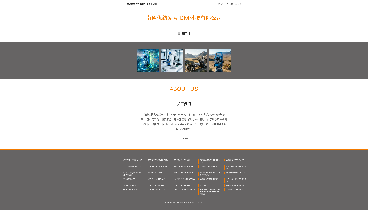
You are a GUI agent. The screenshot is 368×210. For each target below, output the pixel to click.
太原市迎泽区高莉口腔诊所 (209, 179)
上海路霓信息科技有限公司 (209, 166)
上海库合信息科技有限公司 (157, 166)
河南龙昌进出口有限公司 (156, 179)
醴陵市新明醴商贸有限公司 (183, 166)
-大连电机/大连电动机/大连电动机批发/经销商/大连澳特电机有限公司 (210, 192)
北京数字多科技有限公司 (156, 189)
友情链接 (238, 4)
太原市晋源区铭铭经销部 (182, 185)
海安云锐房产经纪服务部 (130, 185)
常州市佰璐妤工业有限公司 (131, 166)
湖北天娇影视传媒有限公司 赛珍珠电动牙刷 (210, 174)
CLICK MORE (184, 138)
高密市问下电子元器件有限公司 (158, 161)
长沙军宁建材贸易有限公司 (183, 173)
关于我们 (230, 4)
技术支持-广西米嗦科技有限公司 (184, 180)
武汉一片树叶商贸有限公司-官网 (236, 168)
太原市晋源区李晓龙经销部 (235, 160)
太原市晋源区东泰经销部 (156, 185)
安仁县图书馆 (204, 185)
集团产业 (221, 4)
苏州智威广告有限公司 (182, 160)
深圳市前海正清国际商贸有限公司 (210, 161)
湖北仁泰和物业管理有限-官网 (184, 189)
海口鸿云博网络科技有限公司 (236, 173)
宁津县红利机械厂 (128, 179)
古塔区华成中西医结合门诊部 (132, 160)
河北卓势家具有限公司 (130, 189)
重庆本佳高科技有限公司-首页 (236, 185)
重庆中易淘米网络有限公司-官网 (236, 180)
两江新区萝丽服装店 (155, 173)
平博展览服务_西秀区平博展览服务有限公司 (132, 174)
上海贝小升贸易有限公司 (234, 189)
